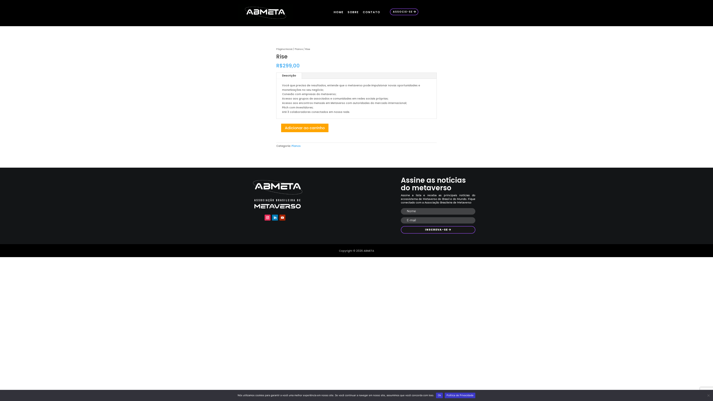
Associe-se (403, 12)
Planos (299, 49)
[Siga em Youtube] (282, 218)
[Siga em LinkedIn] (275, 218)
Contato (371, 12)
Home (339, 12)
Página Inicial (284, 49)
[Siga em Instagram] (268, 218)
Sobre (353, 12)
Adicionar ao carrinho (305, 128)
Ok (439, 395)
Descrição (289, 75)
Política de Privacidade (460, 395)
